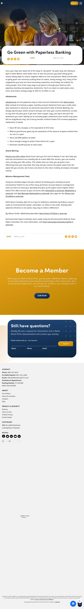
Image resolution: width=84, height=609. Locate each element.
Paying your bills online (15, 156)
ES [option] (79, 601)
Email (45, 348)
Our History (6, 393)
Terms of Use (7, 412)
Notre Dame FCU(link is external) (53, 213)
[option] (80, 601)
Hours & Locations (8, 396)
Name (14, 348)
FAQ (3, 401)
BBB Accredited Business (11, 425)
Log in (74, 3)
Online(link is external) (54, 190)
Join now (42, 295)
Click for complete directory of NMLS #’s (44, 599)
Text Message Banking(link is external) (33, 193)
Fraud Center (7, 417)
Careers (5, 399)
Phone (29, 348)
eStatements (11, 102)
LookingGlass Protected (11, 428)
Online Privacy (7, 414)
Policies (5, 409)
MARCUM (57, 602)
